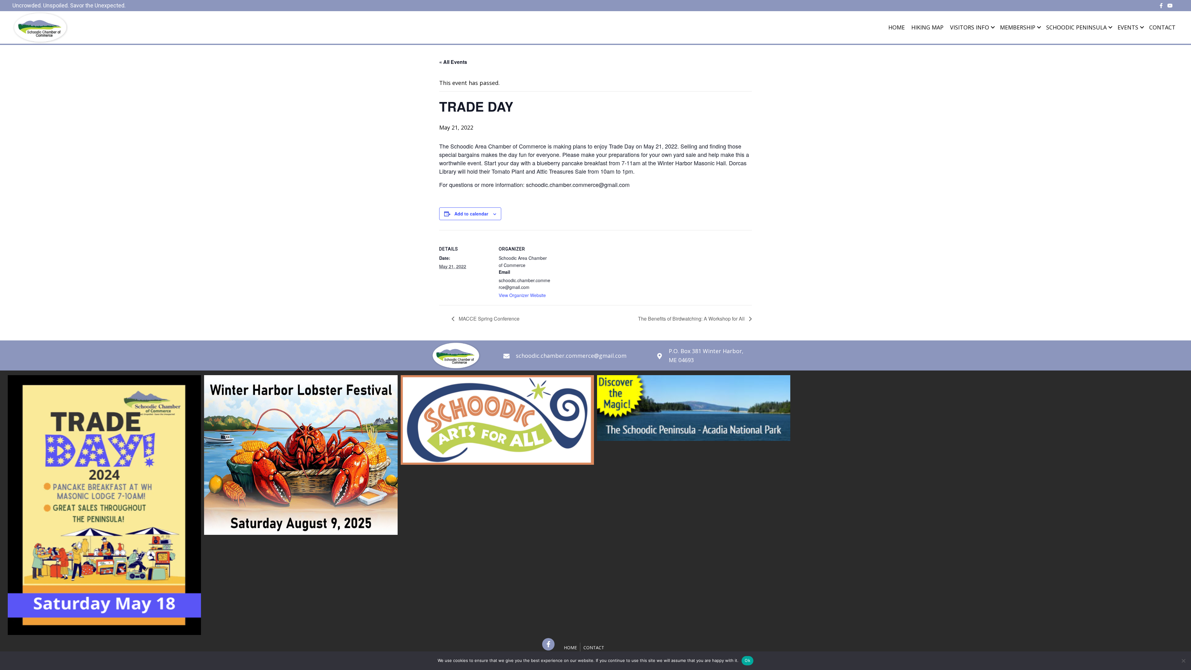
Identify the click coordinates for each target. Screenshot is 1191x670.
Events (1127, 27)
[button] (548, 644)
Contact (1162, 27)
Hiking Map (927, 27)
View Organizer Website (522, 295)
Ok (747, 660)
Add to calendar (471, 214)
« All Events (453, 61)
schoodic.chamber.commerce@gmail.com (571, 355)
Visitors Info (969, 27)
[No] (1183, 661)
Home (896, 27)
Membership (1017, 27)
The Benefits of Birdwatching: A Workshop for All (692, 318)
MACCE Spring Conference (488, 318)
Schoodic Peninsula (1076, 27)
